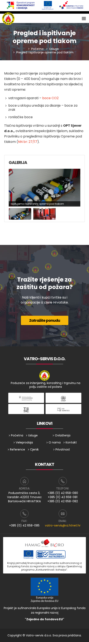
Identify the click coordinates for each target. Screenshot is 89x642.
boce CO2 (50, 98)
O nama (55, 442)
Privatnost (62, 449)
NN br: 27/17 (27, 141)
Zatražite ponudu (44, 320)
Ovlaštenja (62, 435)
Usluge (54, 49)
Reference (17, 449)
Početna (37, 49)
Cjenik (34, 449)
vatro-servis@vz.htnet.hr (63, 525)
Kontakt (71, 442)
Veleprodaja (24, 442)
